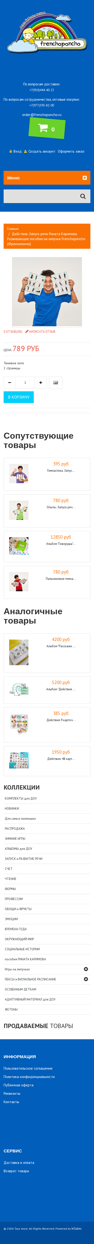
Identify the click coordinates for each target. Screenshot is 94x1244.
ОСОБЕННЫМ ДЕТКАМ (20, 989)
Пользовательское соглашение (28, 1068)
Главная (13, 229)
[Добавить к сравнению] (55, 383)
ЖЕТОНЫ (11, 1009)
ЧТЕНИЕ (10, 879)
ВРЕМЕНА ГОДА (16, 929)
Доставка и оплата (19, 1162)
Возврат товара (16, 1171)
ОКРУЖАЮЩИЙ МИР (19, 939)
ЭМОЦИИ (11, 919)
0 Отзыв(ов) (13, 332)
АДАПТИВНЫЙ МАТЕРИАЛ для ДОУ (30, 999)
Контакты (11, 1102)
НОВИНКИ (12, 809)
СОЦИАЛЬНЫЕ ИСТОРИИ (22, 949)
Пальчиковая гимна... (61, 579)
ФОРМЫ (10, 889)
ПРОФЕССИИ (14, 899)
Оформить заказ (71, 151)
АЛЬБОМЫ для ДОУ (18, 849)
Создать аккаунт (41, 151)
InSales (76, 1229)
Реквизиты (12, 1093)
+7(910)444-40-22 (41, 90)
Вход (17, 151)
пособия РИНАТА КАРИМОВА (25, 959)
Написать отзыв (42, 332)
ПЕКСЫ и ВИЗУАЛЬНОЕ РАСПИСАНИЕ (30, 979)
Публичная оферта (19, 1085)
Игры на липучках (17, 969)
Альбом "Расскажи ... (61, 646)
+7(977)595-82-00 (41, 105)
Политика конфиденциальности (29, 1076)
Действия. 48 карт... (61, 759)
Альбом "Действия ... (60, 689)
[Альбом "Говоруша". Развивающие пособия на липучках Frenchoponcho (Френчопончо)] (19, 546)
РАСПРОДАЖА (15, 829)
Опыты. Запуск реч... (61, 507)
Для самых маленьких (20, 819)
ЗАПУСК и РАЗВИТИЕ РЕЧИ (23, 859)
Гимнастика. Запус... (61, 471)
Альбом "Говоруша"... (60, 544)
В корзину (18, 397)
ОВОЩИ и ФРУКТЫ (18, 909)
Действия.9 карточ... (61, 720)
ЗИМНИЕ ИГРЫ (15, 839)
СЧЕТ (9, 869)
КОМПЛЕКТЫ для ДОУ (21, 798)
